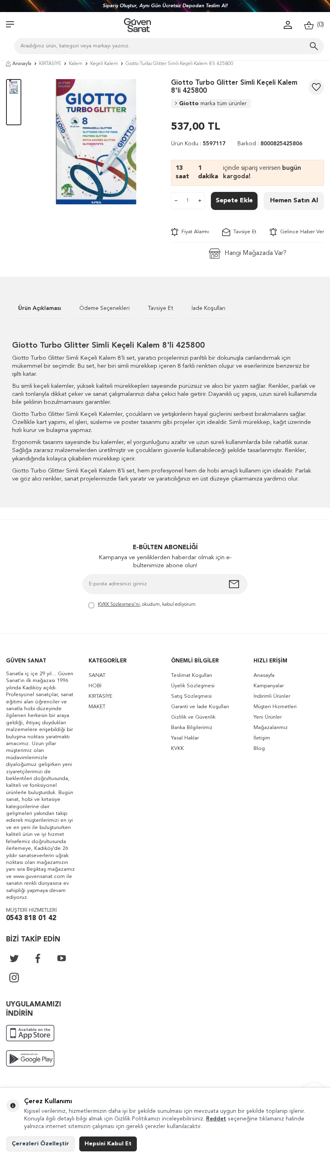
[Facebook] (38, 958)
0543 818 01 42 (31, 918)
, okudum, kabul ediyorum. (147, 604)
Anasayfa (21, 63)
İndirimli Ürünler (272, 696)
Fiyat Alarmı (193, 231)
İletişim (262, 738)
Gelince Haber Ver (300, 231)
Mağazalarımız (271, 727)
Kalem (75, 63)
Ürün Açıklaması (39, 308)
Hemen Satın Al (294, 201)
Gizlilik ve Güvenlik (193, 717)
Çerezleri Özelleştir (40, 1144)
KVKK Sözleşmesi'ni (119, 604)
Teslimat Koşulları (191, 675)
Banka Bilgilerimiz (191, 727)
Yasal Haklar (185, 738)
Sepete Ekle (234, 201)
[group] (96, 141)
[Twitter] (14, 958)
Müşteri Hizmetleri (275, 706)
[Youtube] (62, 958)
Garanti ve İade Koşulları (200, 706)
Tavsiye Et (243, 231)
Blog (259, 748)
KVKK (177, 748)
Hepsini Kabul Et (108, 1144)
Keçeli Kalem (104, 63)
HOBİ (95, 685)
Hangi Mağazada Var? (256, 253)
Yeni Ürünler (268, 717)
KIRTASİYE (50, 63)
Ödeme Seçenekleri (104, 308)
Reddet (216, 1119)
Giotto (213, 103)
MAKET (97, 706)
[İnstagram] (14, 978)
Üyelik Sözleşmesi (192, 685)
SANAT (97, 675)
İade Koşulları (208, 308)
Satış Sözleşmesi (191, 696)
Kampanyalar (269, 685)
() (319, 25)
